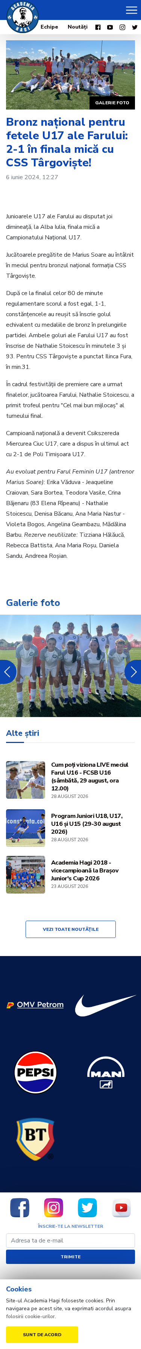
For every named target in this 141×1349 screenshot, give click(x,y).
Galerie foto (112, 103)
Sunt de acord (42, 1335)
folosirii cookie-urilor (30, 1316)
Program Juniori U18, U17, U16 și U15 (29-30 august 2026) (87, 824)
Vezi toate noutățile (71, 929)
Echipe (49, 26)
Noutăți (78, 26)
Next (132, 672)
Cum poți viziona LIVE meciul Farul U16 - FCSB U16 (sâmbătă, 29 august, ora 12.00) (90, 777)
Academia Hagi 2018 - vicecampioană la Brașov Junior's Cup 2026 (85, 871)
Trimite (70, 1257)
